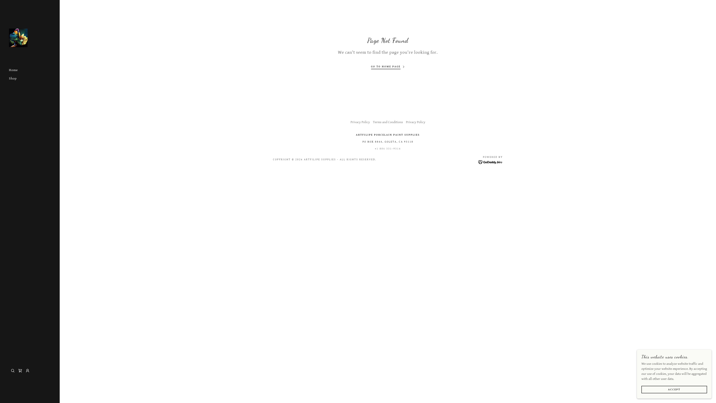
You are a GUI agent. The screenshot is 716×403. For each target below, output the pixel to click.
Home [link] (13, 70)
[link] (18, 38)
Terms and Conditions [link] (388, 122)
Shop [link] (13, 78)
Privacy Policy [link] (360, 122)
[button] (27, 370)
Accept (674, 389)
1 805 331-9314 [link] (389, 148)
